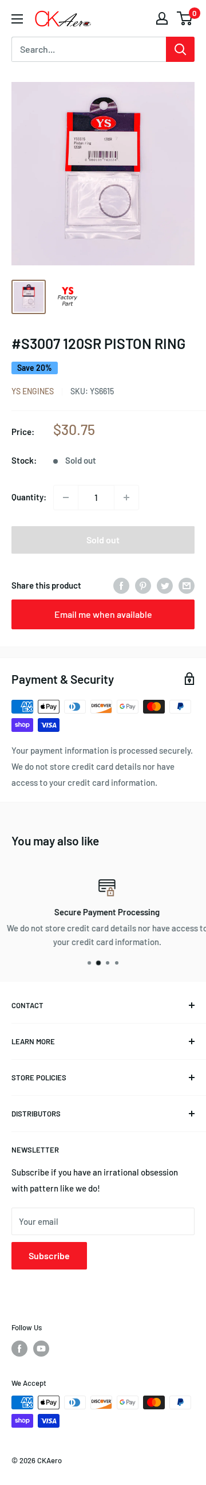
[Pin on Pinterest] (143, 585)
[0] (185, 18)
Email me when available (103, 614)
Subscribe (49, 1255)
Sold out (103, 539)
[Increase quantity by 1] (126, 497)
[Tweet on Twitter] (165, 585)
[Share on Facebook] (121, 585)
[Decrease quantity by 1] (66, 497)
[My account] (162, 18)
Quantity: (28, 497)
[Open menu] (17, 18)
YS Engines (32, 391)
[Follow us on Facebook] (19, 1349)
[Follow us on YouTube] (41, 1349)
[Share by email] (187, 585)
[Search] (180, 49)
